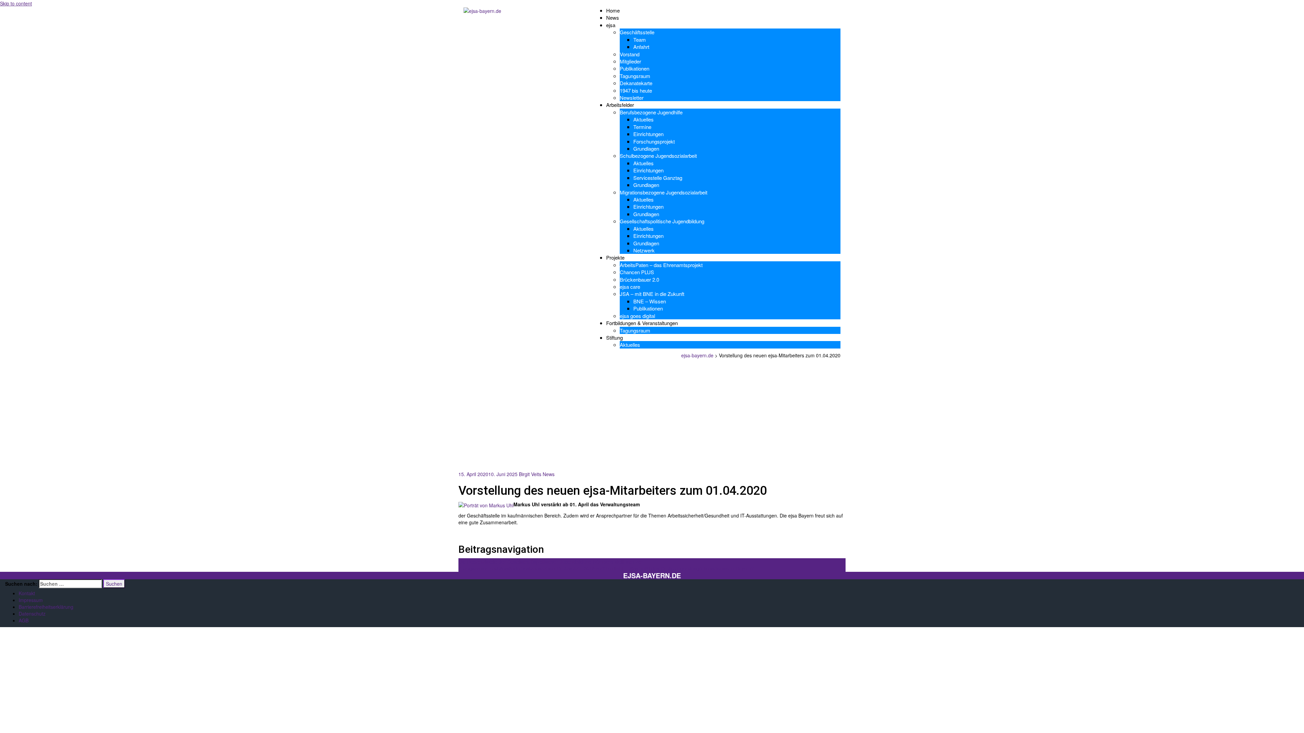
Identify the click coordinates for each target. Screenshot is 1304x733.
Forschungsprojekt (654, 141)
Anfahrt (641, 46)
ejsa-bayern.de (652, 575)
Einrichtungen (648, 133)
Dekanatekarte (636, 83)
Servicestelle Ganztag (657, 177)
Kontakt (27, 593)
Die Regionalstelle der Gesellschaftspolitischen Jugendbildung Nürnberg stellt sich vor (550, 561)
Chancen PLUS (637, 272)
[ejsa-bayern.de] (482, 10)
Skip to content (16, 3)
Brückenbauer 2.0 (639, 279)
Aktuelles (643, 119)
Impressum (31, 600)
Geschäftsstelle (637, 32)
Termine (642, 126)
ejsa (610, 25)
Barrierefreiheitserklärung (46, 606)
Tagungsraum (635, 75)
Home (613, 10)
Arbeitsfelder (620, 104)
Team (639, 39)
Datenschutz (32, 613)
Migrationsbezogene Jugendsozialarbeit (663, 192)
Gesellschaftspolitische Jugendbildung (662, 221)
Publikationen (634, 68)
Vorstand (629, 54)
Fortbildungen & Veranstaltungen (642, 322)
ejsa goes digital (637, 315)
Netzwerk (644, 250)
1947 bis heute (636, 90)
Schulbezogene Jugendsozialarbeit (658, 155)
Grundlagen (646, 148)
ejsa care (630, 286)
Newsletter (632, 97)
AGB (24, 620)
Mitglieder (630, 61)
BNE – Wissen (649, 301)
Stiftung (614, 337)
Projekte (615, 257)
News (612, 17)
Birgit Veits (530, 474)
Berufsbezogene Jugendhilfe (651, 112)
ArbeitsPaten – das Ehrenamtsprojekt (661, 264)
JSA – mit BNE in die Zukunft (652, 293)
